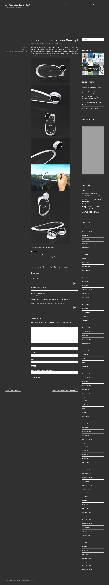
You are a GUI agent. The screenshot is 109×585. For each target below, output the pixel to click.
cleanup (95, 195)
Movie (98, 206)
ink (95, 203)
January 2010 (86, 470)
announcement (85, 193)
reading (84, 209)
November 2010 (86, 431)
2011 (17, 51)
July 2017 (85, 251)
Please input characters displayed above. (42, 370)
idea (89, 203)
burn (83, 195)
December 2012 (86, 335)
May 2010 (85, 454)
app (91, 193)
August (95, 193)
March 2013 (85, 324)
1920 (88, 190)
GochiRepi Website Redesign (90, 108)
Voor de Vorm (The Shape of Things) (92, 87)
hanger (97, 201)
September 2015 (87, 289)
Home (54, 4)
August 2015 (86, 293)
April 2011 (85, 412)
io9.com (94, 206)
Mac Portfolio (78, 4)
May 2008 (85, 546)
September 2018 (87, 232)
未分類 (32, 43)
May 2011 (84, 408)
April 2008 (85, 550)
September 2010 (87, 439)
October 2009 (86, 481)
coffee (99, 195)
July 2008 (85, 539)
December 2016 (86, 270)
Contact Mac (100, 4)
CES (23, 51)
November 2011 (86, 385)
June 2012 (85, 358)
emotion (88, 199)
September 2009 (87, 485)
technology (43, 43)
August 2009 (86, 489)
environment (97, 199)
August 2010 (86, 443)
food (102, 199)
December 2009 (87, 473)
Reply (75, 283)
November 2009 (87, 477)
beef (99, 193)
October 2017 (86, 247)
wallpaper (92, 4)
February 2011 (86, 420)
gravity (94, 201)
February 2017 (86, 266)
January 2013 (86, 331)
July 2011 (84, 400)
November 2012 (86, 339)
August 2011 (85, 397)
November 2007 (87, 569)
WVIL (25, 51)
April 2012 (85, 366)
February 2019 (86, 228)
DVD (86, 199)
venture (100, 209)
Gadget (37, 43)
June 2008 (85, 543)
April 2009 (85, 504)
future (48, 43)
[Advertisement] (54, 23)
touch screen (93, 209)
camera (58, 43)
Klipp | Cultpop (41, 287)
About (86, 4)
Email (33, 353)
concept (53, 43)
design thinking (101, 197)
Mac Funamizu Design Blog (17, 5)
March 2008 (85, 554)
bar (97, 193)
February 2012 (86, 374)
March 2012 (85, 370)
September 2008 (87, 531)
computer (84, 197)
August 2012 (86, 351)
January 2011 (85, 424)
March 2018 (85, 239)
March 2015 (85, 297)
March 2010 (85, 462)
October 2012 (86, 343)
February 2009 (86, 512)
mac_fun (24, 49)
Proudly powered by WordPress (12, 580)
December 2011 (86, 381)
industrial (92, 203)
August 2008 (86, 535)
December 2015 (86, 285)
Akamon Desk (96, 190)
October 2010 (86, 435)
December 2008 (87, 520)
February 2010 (86, 466)
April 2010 (85, 458)
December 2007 (87, 566)
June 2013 (85, 316)
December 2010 (86, 427)
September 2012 (87, 347)
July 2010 (85, 447)
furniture (85, 202)
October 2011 (86, 389)
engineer (92, 199)
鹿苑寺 (97, 212)
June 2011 (85, 404)
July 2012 (85, 354)
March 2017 (85, 262)
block (102, 193)
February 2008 (86, 558)
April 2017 (85, 258)
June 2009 (85, 496)
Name (33, 346)
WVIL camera (52, 47)
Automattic (31, 580)
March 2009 (85, 508)
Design (6, 51)
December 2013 (86, 308)
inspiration (87, 206)
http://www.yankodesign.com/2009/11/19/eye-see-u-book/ (48, 303)
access (91, 190)
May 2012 (85, 362)
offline (101, 206)
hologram (85, 204)
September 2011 (86, 393)
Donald (83, 199)
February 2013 (86, 328)
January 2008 (86, 562)
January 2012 (86, 377)
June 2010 (85, 450)
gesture (91, 201)
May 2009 (85, 500)
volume (83, 212)
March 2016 (85, 281)
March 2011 (85, 416)
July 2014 (85, 301)
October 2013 (86, 312)
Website (33, 359)
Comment (33, 326)
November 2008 (87, 523)
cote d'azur (89, 197)
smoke (87, 209)
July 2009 (85, 493)
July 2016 (85, 274)
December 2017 (86, 243)
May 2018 (85, 235)
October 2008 (86, 527)
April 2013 (85, 320)
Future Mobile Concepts (65, 4)
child (92, 195)
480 (83, 191)
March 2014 (85, 304)
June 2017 (85, 255)
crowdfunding (94, 197)
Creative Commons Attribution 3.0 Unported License (46, 257)
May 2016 (85, 278)
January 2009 (86, 516)
